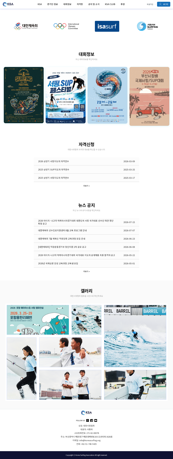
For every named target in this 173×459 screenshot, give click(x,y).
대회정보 (67, 4)
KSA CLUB (110, 4)
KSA (40, 4)
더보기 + (86, 186)
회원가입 (150, 4)
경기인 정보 (52, 4)
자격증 (80, 4)
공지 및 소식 (93, 4)
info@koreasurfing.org (90, 440)
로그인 (165, 4)
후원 (123, 4)
